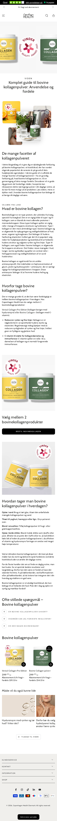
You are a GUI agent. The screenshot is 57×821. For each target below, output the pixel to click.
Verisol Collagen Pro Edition (14, 310)
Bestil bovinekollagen (28, 431)
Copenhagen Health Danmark (24, 805)
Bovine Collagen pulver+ (40, 671)
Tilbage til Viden (30, 737)
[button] (46, 15)
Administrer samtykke (28, 817)
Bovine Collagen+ (28, 312)
